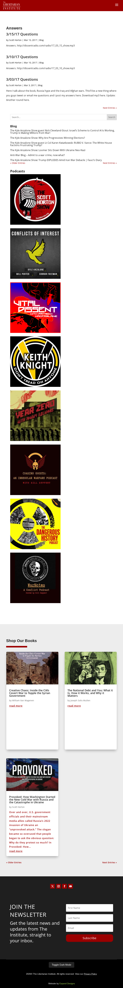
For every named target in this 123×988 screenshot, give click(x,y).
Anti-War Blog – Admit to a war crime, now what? (37, 155)
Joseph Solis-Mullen (80, 700)
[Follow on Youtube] (70, 886)
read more (15, 705)
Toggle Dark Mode (61, 965)
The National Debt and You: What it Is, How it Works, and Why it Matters (90, 692)
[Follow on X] (52, 886)
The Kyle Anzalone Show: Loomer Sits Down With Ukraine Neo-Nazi (47, 150)
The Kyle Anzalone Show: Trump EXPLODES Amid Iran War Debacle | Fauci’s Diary (56, 160)
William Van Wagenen (23, 700)
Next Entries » (110, 107)
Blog (41, 40)
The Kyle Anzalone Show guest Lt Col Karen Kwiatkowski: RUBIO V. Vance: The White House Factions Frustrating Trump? (61, 144)
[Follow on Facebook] (64, 886)
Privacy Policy (90, 974)
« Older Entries (17, 163)
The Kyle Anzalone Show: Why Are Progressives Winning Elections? (47, 137)
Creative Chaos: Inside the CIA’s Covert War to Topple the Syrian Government (29, 692)
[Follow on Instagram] (58, 886)
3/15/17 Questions (22, 34)
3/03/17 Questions (22, 79)
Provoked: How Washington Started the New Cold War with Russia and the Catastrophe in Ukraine (32, 799)
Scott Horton (15, 40)
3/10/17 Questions (22, 56)
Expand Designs (67, 983)
